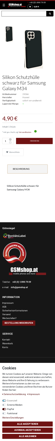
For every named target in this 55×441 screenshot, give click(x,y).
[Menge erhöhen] (10, 139)
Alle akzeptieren (27, 424)
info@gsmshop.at (19, 287)
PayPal (10, 409)
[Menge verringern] (10, 142)
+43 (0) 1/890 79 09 (21, 282)
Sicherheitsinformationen (15, 310)
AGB (4, 307)
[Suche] (49, 13)
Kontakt (6, 339)
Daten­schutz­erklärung (15, 394)
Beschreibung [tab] (21, 169)
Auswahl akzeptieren (27, 430)
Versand (6, 314)
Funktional (12, 413)
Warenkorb (7, 343)
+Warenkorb (34, 141)
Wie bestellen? (9, 318)
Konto (5, 347)
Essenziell (12, 400)
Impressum (8, 303)
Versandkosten (25, 132)
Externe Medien (14, 405)
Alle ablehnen (27, 436)
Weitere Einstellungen (13, 417)
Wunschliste (14, 152)
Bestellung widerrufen (19, 323)
